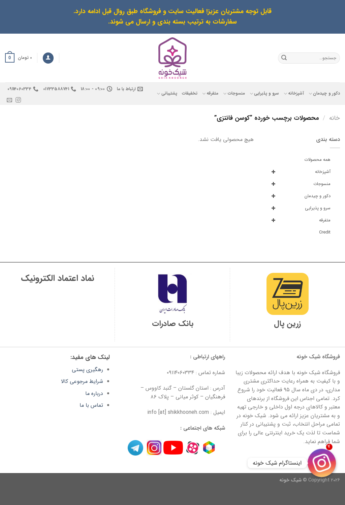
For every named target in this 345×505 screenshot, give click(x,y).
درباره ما (94, 393)
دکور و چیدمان (326, 93)
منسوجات (236, 93)
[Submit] (284, 58)
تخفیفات (189, 93)
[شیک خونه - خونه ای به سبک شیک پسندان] (172, 58)
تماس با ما (91, 405)
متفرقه (212, 93)
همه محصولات (317, 159)
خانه (334, 118)
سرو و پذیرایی (266, 93)
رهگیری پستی (87, 369)
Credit (325, 232)
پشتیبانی (169, 93)
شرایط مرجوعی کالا (82, 381)
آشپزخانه (296, 93)
